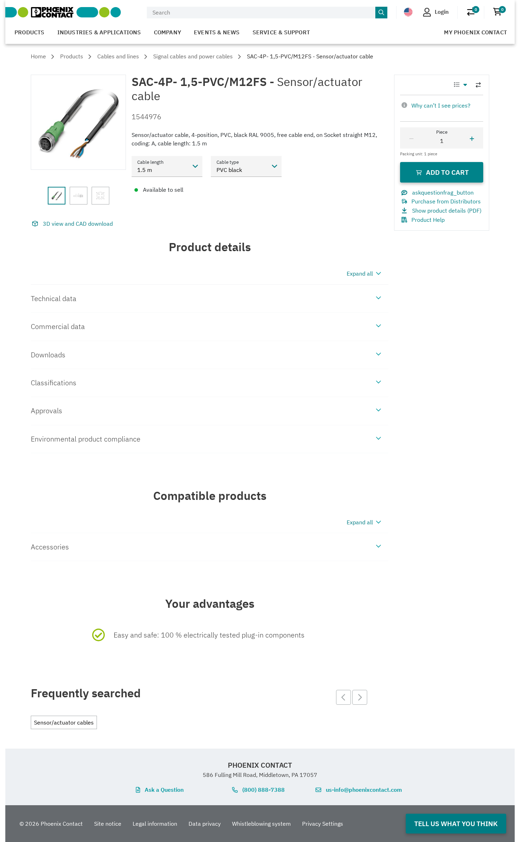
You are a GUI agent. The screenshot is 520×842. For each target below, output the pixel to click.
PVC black (229, 169)
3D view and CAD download (78, 223)
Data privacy (205, 823)
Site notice (107, 823)
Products (30, 32)
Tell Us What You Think (456, 823)
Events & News (217, 32)
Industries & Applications (99, 32)
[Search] (381, 13)
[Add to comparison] (478, 85)
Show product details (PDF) (446, 210)
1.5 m (144, 169)
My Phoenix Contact (475, 32)
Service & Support (281, 32)
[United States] (408, 12)
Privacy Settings (322, 823)
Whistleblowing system (261, 823)
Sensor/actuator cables (64, 722)
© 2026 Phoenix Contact (51, 823)
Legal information (155, 823)
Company (167, 32)
